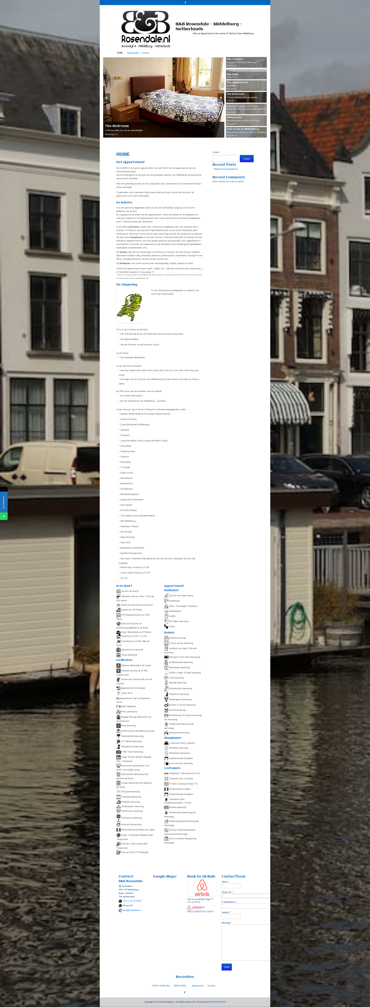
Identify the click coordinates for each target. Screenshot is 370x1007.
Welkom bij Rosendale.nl (226, 168)
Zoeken (216, 152)
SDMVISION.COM (217, 1001)
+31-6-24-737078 (132, 900)
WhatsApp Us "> (110, 140)
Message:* (227, 922)
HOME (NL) (164, 985)
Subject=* (226, 912)
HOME (120, 53)
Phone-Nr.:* (227, 892)
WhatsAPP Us (232, 77)
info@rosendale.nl (132, 910)
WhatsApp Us (111, 134)
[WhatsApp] (4, 516)
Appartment (133, 53)
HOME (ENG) (179, 985)
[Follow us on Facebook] (185, 1)
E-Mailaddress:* (229, 901)
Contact (145, 53)
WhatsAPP (128, 905)
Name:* (225, 881)
